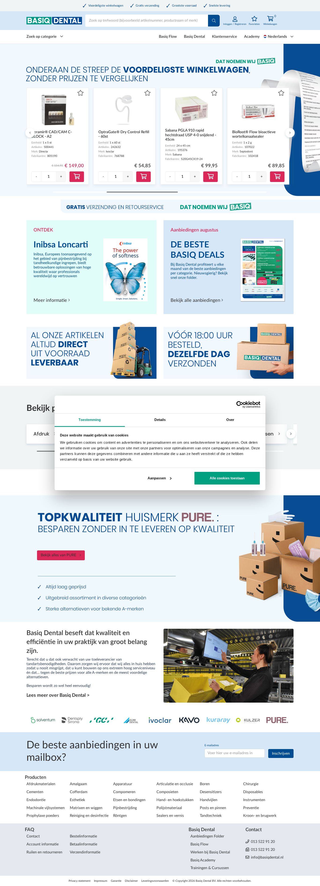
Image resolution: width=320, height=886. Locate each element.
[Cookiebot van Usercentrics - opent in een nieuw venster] (239, 404)
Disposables (253, 792)
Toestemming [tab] (89, 420)
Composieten (167, 792)
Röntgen (120, 816)
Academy (252, 36)
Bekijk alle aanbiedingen (196, 300)
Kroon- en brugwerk (259, 816)
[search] (214, 21)
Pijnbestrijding (125, 808)
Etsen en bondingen (129, 800)
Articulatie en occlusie (174, 784)
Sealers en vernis (170, 816)
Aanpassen (157, 478)
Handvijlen (208, 800)
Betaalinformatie (83, 844)
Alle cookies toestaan (227, 478)
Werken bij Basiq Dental (210, 852)
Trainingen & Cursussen (209, 868)
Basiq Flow (168, 36)
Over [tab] (230, 420)
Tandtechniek (211, 816)
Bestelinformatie (83, 836)
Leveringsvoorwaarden (155, 880)
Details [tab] (160, 420)
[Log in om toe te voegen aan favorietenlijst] (80, 93)
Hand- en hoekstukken (174, 800)
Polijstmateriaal (169, 808)
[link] (234, 23)
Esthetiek (77, 800)
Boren (205, 784)
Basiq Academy (202, 860)
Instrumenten (254, 800)
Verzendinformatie (85, 852)
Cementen (34, 792)
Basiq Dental (194, 36)
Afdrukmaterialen (40, 784)
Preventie (251, 808)
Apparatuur (122, 784)
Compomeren (124, 792)
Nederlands (277, 36)
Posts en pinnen (213, 808)
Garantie (116, 880)
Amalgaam (78, 784)
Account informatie (42, 844)
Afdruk (41, 434)
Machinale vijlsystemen (45, 808)
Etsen (267, 434)
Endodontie (35, 800)
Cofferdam (78, 792)
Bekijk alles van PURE (58, 555)
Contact (33, 836)
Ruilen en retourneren (44, 852)
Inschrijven (281, 753)
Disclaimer (131, 880)
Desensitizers (211, 792)
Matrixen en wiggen (86, 808)
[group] (48, 176)
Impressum (100, 880)
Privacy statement (79, 880)
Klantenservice (224, 36)
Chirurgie (250, 784)
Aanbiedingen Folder (207, 836)
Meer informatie (50, 300)
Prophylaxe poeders (42, 816)
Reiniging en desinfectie (89, 816)
